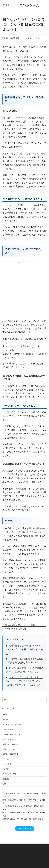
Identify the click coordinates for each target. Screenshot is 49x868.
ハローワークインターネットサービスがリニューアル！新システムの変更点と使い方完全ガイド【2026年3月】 (24, 681)
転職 (4, 784)
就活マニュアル (32, 38)
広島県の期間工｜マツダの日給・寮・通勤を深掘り (22, 819)
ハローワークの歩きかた (20, 5)
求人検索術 (6, 764)
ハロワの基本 (7, 729)
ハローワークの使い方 (11, 734)
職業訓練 (6, 779)
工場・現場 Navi (25, 828)
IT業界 (4, 714)
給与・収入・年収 (9, 774)
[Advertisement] (24, 289)
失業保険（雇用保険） (11, 744)
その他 (5, 719)
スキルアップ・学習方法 (12, 724)
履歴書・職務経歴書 (10, 754)
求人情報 (6, 759)
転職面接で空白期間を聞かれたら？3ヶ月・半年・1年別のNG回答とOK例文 (24, 649)
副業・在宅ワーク (9, 739)
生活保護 (6, 769)
